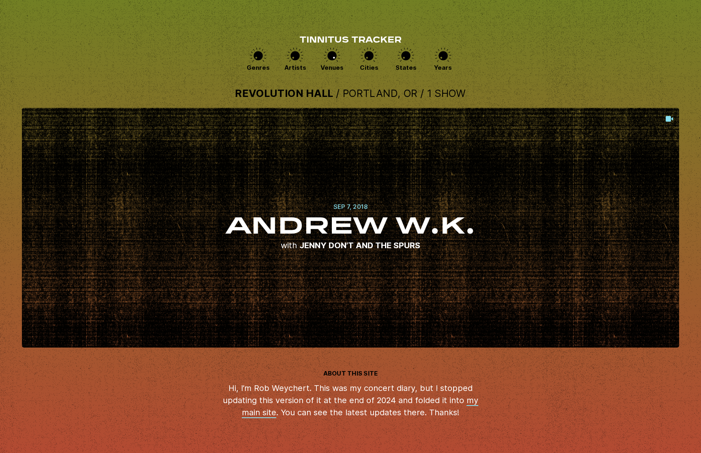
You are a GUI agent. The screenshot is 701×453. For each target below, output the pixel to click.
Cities (369, 67)
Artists (295, 67)
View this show (350, 228)
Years (443, 67)
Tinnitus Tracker (350, 40)
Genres (258, 67)
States (406, 67)
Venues (332, 67)
